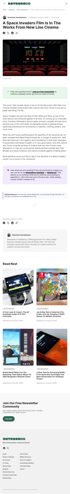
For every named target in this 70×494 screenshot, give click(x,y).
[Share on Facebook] (4, 33)
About (4, 454)
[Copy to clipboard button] (16, 33)
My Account (6, 460)
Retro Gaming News (22, 9)
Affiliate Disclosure (25, 457)
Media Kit (5, 469)
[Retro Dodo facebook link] (4, 448)
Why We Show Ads (8, 472)
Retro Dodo (34, 489)
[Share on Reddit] (12, 33)
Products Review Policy (10, 475)
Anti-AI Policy (24, 454)
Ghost (27, 489)
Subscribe (8, 419)
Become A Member (8, 457)
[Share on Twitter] (8, 33)
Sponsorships (7, 466)
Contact (22, 469)
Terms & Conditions (25, 460)
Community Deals (25, 466)
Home (4, 9)
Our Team (6, 463)
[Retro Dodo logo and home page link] (19, 3)
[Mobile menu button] (4, 3)
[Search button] (66, 3)
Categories (11, 9)
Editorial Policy (7, 478)
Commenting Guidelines (27, 463)
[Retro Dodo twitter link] (7, 448)
